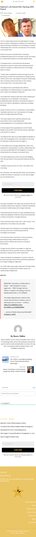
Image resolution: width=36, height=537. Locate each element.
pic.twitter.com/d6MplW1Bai (14, 307)
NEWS (34, 519)
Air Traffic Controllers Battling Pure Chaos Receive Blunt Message (21, 360)
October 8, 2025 (9, 314)
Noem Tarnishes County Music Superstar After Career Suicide (14, 369)
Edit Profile (32, 522)
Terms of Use (31, 512)
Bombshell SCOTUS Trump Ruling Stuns (13, 430)
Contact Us (32, 516)
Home (34, 505)
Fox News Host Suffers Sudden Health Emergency (17, 427)
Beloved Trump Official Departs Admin (13, 423)
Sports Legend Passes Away (10, 437)
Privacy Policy (31, 509)
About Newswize (30, 502)
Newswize (18, 1)
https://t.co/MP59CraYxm (13, 305)
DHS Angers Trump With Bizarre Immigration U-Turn (18, 433)
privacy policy (25, 195)
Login (33, 387)
